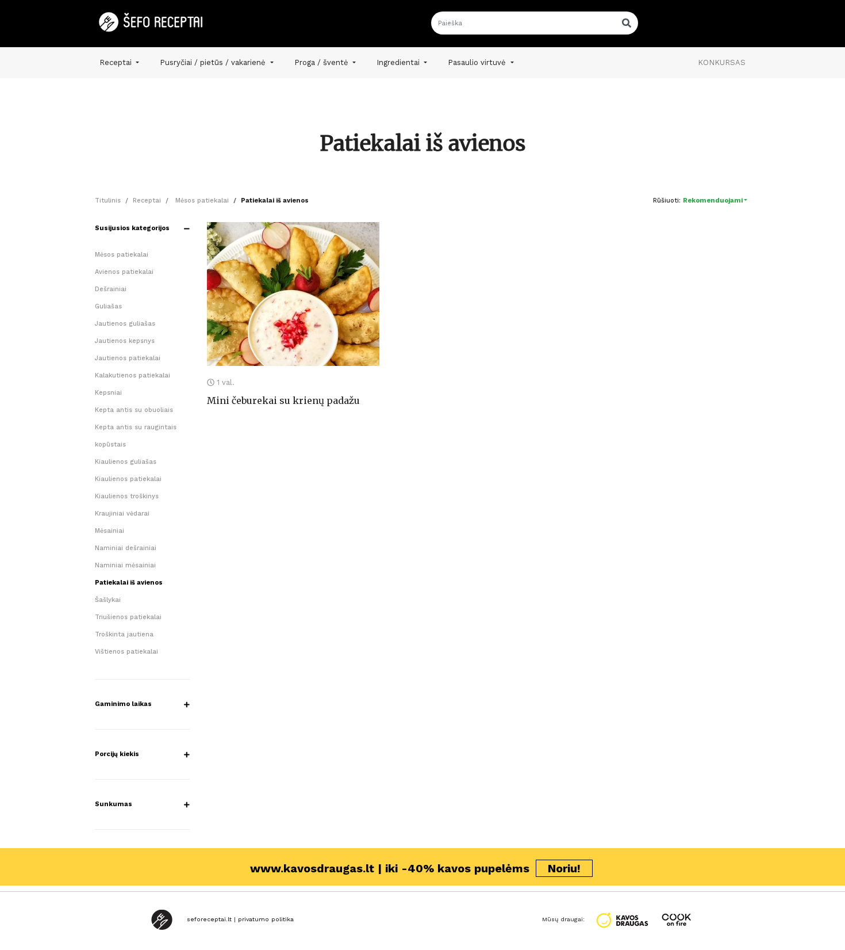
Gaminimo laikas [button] (123, 704)
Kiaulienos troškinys (127, 496)
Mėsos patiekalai (201, 200)
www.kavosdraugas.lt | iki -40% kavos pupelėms (415, 868)
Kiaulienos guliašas (125, 462)
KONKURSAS (722, 62)
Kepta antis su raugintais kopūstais (135, 436)
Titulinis (108, 200)
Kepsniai (108, 392)
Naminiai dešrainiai (125, 548)
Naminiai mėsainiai (125, 565)
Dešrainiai (110, 289)
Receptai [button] (116, 62)
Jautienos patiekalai (127, 358)
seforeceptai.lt (209, 919)
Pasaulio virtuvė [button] (478, 62)
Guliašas (108, 306)
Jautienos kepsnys (125, 341)
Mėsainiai (109, 531)
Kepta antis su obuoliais (134, 410)
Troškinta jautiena (124, 634)
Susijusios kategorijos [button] (132, 228)
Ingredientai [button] (399, 62)
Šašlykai (108, 600)
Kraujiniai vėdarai (122, 513)
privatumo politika (266, 919)
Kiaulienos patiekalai (128, 479)
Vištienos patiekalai (126, 651)
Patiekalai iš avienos (129, 582)
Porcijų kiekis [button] (117, 754)
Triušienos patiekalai (128, 617)
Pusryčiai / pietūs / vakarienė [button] (214, 62)
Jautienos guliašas (125, 323)
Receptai (147, 200)
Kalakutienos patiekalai (132, 375)
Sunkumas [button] (113, 804)
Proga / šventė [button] (322, 62)
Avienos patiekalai (124, 272)
